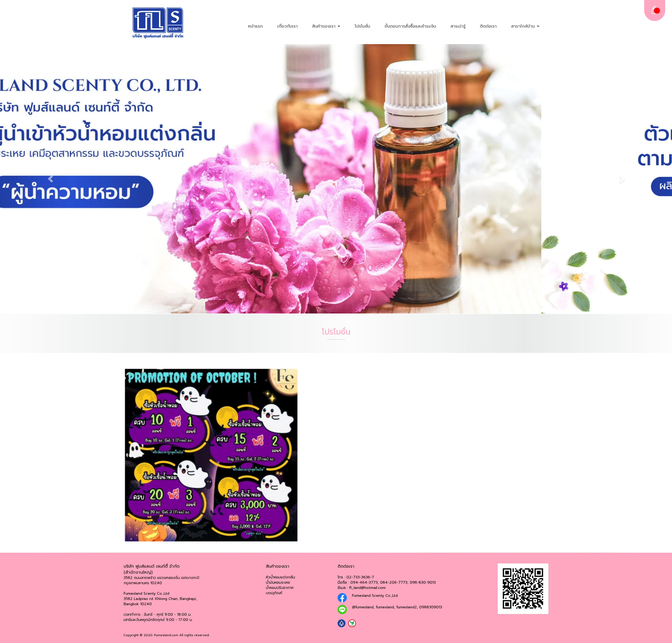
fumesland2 (406, 607)
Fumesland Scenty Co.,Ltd (375, 595)
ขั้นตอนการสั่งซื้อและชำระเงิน (410, 26)
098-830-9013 (423, 582)
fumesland (385, 607)
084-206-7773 (393, 582)
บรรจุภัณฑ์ (274, 592)
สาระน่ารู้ (457, 26)
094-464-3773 (364, 582)
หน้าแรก (255, 26)
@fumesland (363, 607)
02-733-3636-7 (360, 577)
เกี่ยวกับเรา (287, 26)
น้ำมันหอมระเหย (278, 582)
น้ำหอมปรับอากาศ (279, 587)
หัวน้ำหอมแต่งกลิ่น (280, 577)
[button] (50, 178)
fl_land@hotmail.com (367, 587)
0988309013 (430, 607)
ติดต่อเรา (488, 26)
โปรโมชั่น (362, 26)
